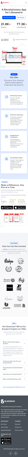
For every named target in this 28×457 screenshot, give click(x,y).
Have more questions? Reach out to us (14, 387)
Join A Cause (4, 427)
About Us (17, 424)
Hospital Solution (6, 430)
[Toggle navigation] (26, 3)
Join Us (5, 249)
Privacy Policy (19, 430)
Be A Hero (4, 424)
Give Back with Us (9, 17)
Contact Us (18, 427)
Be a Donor (21, 17)
